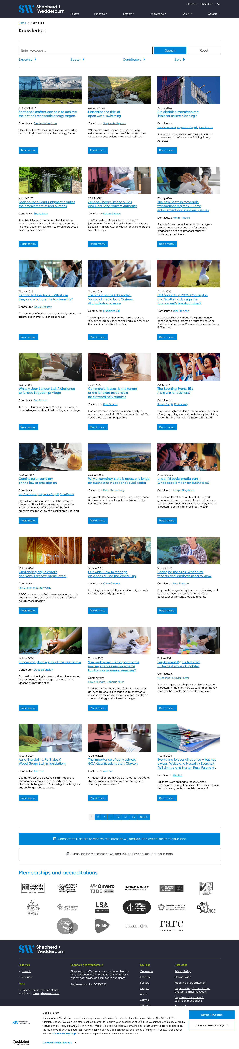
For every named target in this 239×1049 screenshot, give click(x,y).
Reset (204, 50)
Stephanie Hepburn (45, 123)
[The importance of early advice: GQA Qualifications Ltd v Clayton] (119, 738)
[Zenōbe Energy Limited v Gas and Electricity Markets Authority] (119, 180)
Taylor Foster (181, 677)
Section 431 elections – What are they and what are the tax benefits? (46, 297)
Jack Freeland (181, 310)
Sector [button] (76, 59)
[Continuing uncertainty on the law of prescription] (50, 457)
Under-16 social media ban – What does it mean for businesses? (183, 481)
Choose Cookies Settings (57, 1042)
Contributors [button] (132, 59)
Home (22, 22)
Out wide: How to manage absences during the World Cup (112, 574)
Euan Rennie (206, 127)
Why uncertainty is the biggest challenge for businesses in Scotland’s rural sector (119, 481)
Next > (144, 817)
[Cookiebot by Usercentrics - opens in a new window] (21, 1042)
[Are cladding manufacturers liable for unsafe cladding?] (188, 90)
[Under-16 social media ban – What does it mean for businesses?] (188, 457)
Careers (213, 13)
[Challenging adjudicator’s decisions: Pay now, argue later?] (50, 550)
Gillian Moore (165, 677)
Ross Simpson (181, 583)
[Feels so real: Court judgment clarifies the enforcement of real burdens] (50, 180)
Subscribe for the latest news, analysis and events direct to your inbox (121, 854)
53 (125, 817)
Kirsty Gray (44, 587)
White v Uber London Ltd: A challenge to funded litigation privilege (47, 391)
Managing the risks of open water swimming (104, 114)
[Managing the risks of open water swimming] (119, 90)
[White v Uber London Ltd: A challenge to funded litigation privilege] (50, 367)
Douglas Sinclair (43, 669)
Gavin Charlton (43, 306)
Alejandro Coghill (187, 127)
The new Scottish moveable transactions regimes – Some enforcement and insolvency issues (183, 206)
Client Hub (207, 4)
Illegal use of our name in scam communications (189, 999)
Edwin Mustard (96, 681)
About (186, 13)
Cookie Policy (183, 977)
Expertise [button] (26, 59)
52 (118, 817)
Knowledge (157, 13)
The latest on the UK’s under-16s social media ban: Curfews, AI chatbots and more (110, 299)
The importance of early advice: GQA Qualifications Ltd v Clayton (113, 761)
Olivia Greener (111, 583)
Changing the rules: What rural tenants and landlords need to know (184, 574)
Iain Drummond (166, 127)
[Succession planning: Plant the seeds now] (50, 640)
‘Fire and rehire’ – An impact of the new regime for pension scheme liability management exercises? (113, 666)
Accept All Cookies (212, 1014)
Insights (144, 988)
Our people (146, 971)
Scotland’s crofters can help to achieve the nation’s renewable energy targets (48, 114)
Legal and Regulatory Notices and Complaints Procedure (192, 990)
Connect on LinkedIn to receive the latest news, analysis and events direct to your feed (121, 839)
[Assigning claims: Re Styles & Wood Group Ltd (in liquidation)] (50, 738)
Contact (192, 4)
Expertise (99, 13)
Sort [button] (178, 59)
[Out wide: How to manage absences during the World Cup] (119, 550)
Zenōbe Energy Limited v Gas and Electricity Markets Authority (112, 204)
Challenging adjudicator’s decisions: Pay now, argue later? (42, 574)
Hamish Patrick (181, 217)
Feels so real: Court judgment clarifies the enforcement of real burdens (47, 204)
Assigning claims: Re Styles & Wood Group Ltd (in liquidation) (42, 761)
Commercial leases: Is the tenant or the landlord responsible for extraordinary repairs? (112, 393)
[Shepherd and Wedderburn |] (41, 9)
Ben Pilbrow (40, 400)
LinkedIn (26, 971)
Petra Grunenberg (113, 490)
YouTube (27, 977)
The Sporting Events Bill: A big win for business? (175, 391)
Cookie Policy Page (64, 1033)
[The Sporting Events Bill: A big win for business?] (188, 367)
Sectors (128, 13)
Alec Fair (39, 771)
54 (133, 817)
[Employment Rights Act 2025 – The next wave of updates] (188, 640)
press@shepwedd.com (46, 993)
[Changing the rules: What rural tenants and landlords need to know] (188, 550)
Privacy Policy (183, 971)
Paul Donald (110, 404)
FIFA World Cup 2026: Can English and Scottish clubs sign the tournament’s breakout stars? (182, 299)
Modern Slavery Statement (190, 982)
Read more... (28, 150)
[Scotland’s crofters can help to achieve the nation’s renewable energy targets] (50, 90)
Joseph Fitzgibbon (183, 490)
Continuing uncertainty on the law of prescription (38, 481)
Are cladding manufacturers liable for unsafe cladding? (178, 114)
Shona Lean (41, 213)
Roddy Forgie (165, 404)
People (75, 13)
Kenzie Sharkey (112, 213)
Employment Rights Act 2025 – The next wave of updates (178, 664)
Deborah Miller (115, 681)
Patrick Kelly (181, 404)
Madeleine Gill (111, 310)
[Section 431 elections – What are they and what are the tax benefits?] (50, 273)
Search (170, 50)
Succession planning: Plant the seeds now (50, 662)
